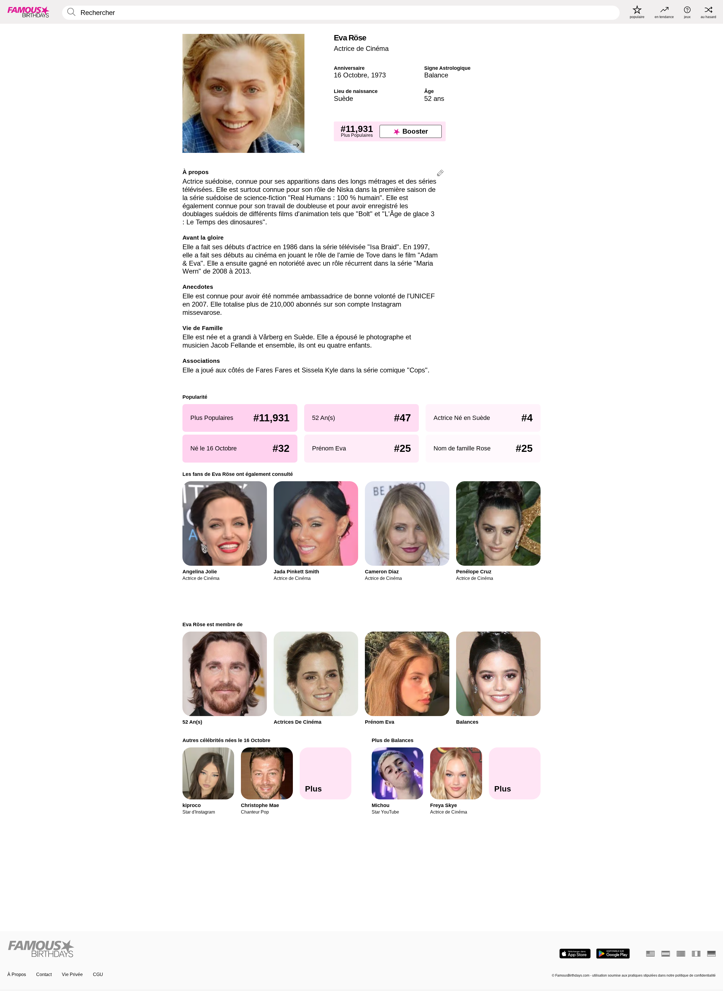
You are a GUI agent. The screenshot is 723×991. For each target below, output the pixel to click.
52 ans (434, 98)
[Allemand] (711, 954)
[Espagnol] (665, 954)
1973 (378, 75)
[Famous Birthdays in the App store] (575, 954)
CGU (98, 974)
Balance (436, 75)
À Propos (16, 974)
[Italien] (696, 954)
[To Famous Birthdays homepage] (28, 12)
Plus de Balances (392, 740)
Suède (343, 98)
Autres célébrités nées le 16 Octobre (226, 740)
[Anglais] (650, 954)
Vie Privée (72, 974)
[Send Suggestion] (440, 174)
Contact (44, 974)
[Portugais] (681, 954)
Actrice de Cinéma (361, 48)
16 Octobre (350, 75)
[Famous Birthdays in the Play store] (613, 954)
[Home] (182, 949)
